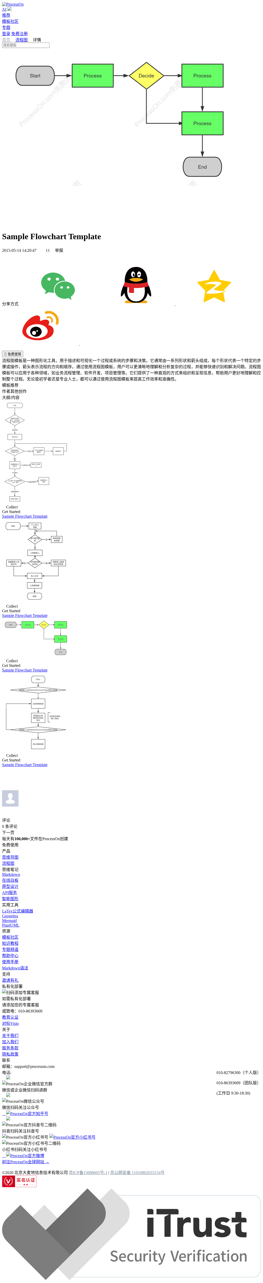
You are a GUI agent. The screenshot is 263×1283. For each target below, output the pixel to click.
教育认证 (10, 1017)
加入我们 (10, 1042)
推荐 (6, 15)
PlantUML (11, 925)
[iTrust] (131, 1278)
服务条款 (10, 1048)
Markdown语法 (15, 968)
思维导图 (10, 857)
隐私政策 (10, 1054)
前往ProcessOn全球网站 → (25, 1162)
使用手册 (10, 962)
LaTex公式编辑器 (17, 911)
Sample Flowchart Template (25, 516)
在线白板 (10, 880)
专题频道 (10, 949)
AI (4, 9)
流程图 (21, 40)
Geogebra (10, 916)
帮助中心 (10, 956)
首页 (6, 40)
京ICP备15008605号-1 (88, 1172)
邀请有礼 (10, 980)
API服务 (9, 892)
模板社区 (10, 21)
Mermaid (9, 920)
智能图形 (10, 899)
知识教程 (10, 943)
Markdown (11, 874)
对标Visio (10, 1023)
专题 (6, 27)
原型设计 (10, 886)
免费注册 (19, 34)
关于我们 (10, 1036)
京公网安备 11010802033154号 (137, 1172)
